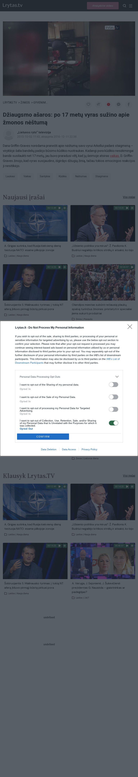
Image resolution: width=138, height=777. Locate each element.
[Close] (131, 327)
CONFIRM (43, 436)
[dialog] (69, 388)
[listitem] (69, 377)
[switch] (113, 384)
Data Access (69, 449)
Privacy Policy (89, 449)
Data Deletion (48, 449)
